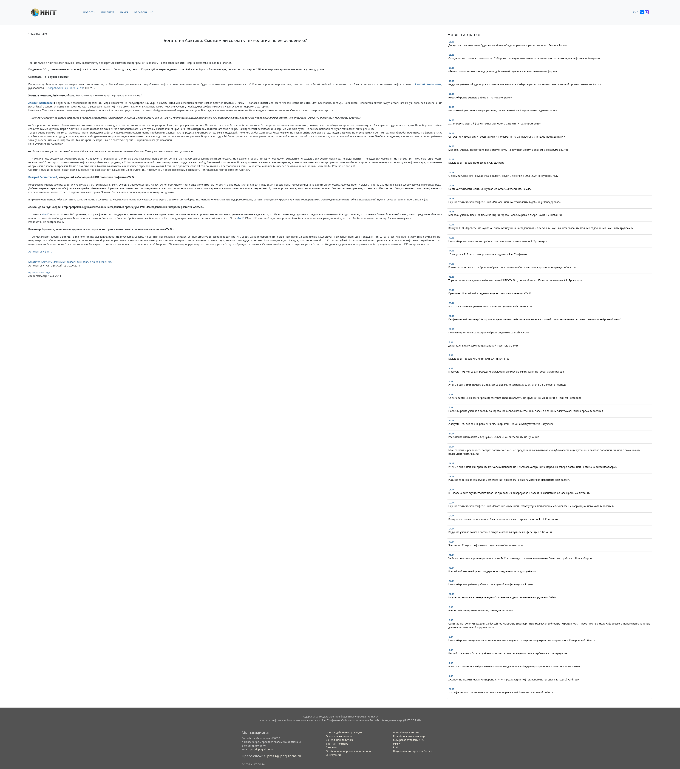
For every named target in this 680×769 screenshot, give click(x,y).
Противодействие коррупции (344, 732)
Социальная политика (339, 740)
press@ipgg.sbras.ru (284, 756)
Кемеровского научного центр (64, 88)
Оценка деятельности (339, 736)
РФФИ (396, 743)
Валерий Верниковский (42, 177)
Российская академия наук (409, 736)
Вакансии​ (332, 747)
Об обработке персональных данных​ (348, 751)
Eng (635, 12)
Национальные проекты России (412, 751)
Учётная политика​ (337, 743)
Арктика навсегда (39, 272)
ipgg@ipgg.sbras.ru (262, 749)
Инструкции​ (333, 754)
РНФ (395, 747)
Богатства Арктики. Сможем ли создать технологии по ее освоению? (70, 261)
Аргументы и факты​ (40, 251)
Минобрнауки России (406, 732)
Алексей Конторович (428, 84)
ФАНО (46, 214)
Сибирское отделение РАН (409, 740)
